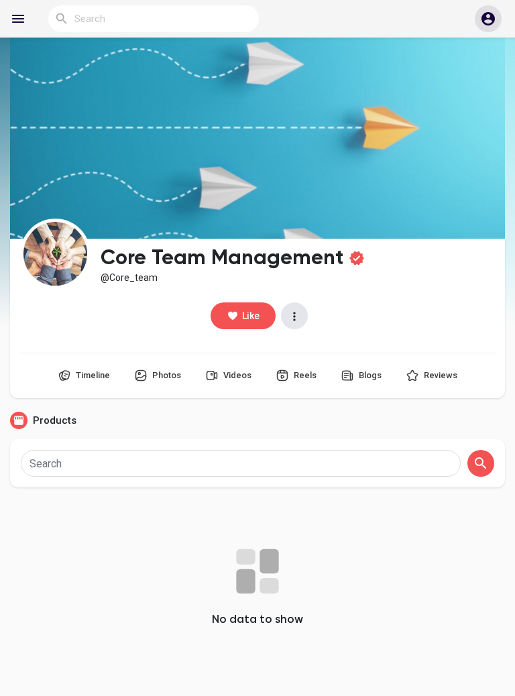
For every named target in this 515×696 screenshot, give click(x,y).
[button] (488, 18)
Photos (165, 375)
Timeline (92, 375)
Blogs (369, 375)
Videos (236, 375)
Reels (304, 375)
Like (251, 315)
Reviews (439, 375)
